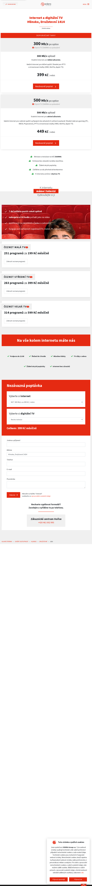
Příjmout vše (78, 879)
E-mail (9, 469)
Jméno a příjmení (13, 440)
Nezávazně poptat (44, 86)
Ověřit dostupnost (21, 541)
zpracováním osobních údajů (40, 496)
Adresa (9, 450)
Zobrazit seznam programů (15, 261)
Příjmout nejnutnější (59, 879)
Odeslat (12, 495)
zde (82, 872)
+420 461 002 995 (46, 522)
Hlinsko (33, 541)
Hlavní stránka (7, 541)
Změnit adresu (46, 28)
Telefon (10, 460)
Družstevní (43, 541)
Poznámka (11, 479)
